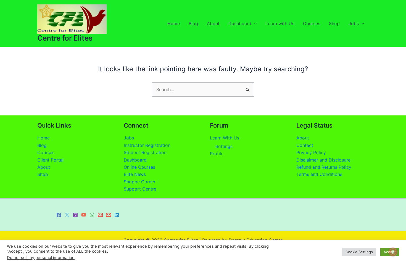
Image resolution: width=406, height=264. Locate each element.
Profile (216, 153)
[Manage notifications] (393, 251)
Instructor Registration (147, 145)
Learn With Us (224, 138)
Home (173, 23)
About (213, 23)
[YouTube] (83, 214)
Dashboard (239, 23)
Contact (304, 145)
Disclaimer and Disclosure (323, 160)
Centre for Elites (65, 38)
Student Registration (145, 152)
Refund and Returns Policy (323, 167)
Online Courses (139, 167)
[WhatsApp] (91, 214)
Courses (311, 23)
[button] (254, 23)
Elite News (135, 174)
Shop (334, 23)
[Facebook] (58, 214)
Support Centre (140, 189)
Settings (224, 146)
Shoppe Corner (139, 181)
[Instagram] (75, 214)
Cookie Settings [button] (359, 252)
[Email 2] (108, 214)
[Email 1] (100, 214)
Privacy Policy (311, 152)
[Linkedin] (116, 214)
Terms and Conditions (319, 174)
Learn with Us (279, 23)
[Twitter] (67, 214)
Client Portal (50, 160)
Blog (193, 23)
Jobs (354, 23)
